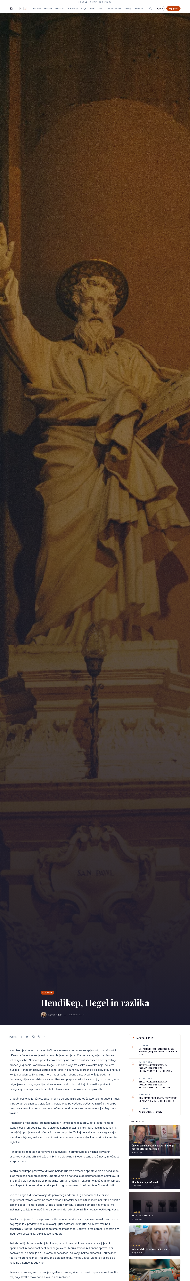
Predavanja (73, 8)
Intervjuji (128, 8)
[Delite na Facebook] (21, 1037)
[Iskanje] (150, 8)
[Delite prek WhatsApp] (33, 1037)
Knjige (83, 8)
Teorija (101, 8)
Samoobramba (114, 8)
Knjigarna (173, 8)
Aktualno (37, 8)
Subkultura (59, 8)
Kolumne (48, 8)
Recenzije (139, 8)
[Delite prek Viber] (39, 1037)
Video (92, 8)
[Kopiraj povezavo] (45, 1037)
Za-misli (18, 8)
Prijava (159, 8)
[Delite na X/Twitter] (27, 1037)
